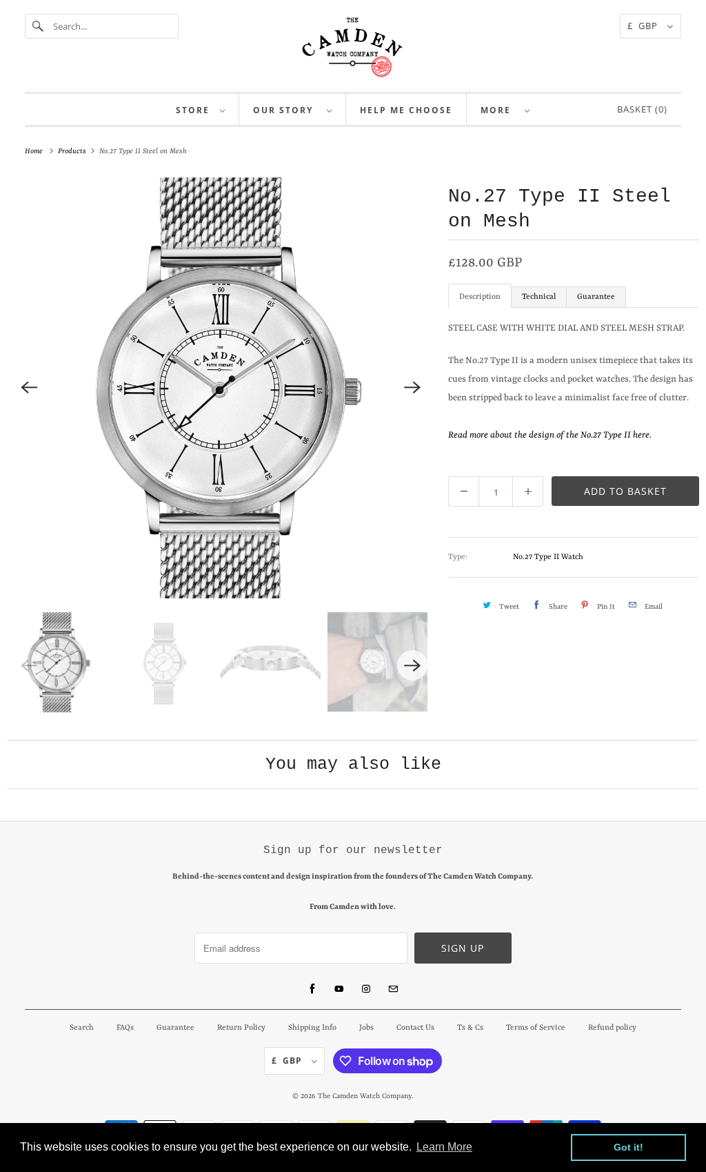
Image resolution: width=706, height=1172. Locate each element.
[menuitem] (200, 109)
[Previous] (29, 388)
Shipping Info (312, 1028)
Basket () (639, 109)
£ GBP (643, 25)
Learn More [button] (444, 1147)
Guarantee (596, 297)
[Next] (412, 388)
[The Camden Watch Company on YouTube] (339, 989)
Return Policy (241, 1028)
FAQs (125, 1028)
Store (194, 110)
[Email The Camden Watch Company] (393, 989)
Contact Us (415, 1028)
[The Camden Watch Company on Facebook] (312, 989)
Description (480, 297)
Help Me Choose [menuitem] (406, 110)
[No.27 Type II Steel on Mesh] (220, 387)
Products (73, 151)
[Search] (38, 26)
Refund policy (612, 1028)
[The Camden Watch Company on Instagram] (366, 989)
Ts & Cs (470, 1028)
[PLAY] (220, 387)
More (499, 110)
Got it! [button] (628, 1147)
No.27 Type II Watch (548, 557)
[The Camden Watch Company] (353, 47)
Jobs (366, 1028)
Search (82, 1028)
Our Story (286, 110)
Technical (539, 297)
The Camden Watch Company (365, 1096)
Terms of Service (535, 1028)
